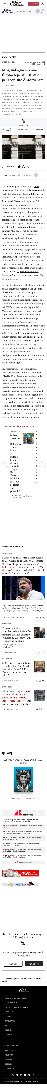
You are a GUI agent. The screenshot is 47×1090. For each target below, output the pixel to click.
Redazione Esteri (10, 681)
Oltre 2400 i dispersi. (13, 691)
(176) (43, 681)
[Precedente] (5, 465)
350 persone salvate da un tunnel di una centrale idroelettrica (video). (16, 696)
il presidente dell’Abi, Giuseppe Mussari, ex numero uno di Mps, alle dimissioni (23, 275)
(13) (43, 618)
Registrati (34, 964)
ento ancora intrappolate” (17, 704)
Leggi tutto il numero (23, 799)
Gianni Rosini (9, 652)
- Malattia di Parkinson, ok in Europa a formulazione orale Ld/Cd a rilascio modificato (22, 850)
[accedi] (42, 3)
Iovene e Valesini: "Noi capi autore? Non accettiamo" (23, 571)
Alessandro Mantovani (13, 618)
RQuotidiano (8, 85)
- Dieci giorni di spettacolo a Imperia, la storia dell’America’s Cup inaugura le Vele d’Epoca (20, 820)
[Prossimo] (42, 465)
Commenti (9, 167)
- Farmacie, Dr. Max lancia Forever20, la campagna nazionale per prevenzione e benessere (22, 832)
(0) (31, 496)
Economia (9, 56)
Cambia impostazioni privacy (16, 1007)
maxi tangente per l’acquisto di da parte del (23, 190)
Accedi (13, 964)
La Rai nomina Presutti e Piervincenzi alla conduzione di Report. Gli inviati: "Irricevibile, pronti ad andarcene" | (23, 561)
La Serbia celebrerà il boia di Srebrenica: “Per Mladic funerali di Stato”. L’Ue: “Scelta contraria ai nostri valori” (16, 669)
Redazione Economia (15, 496)
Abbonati (33, 3)
